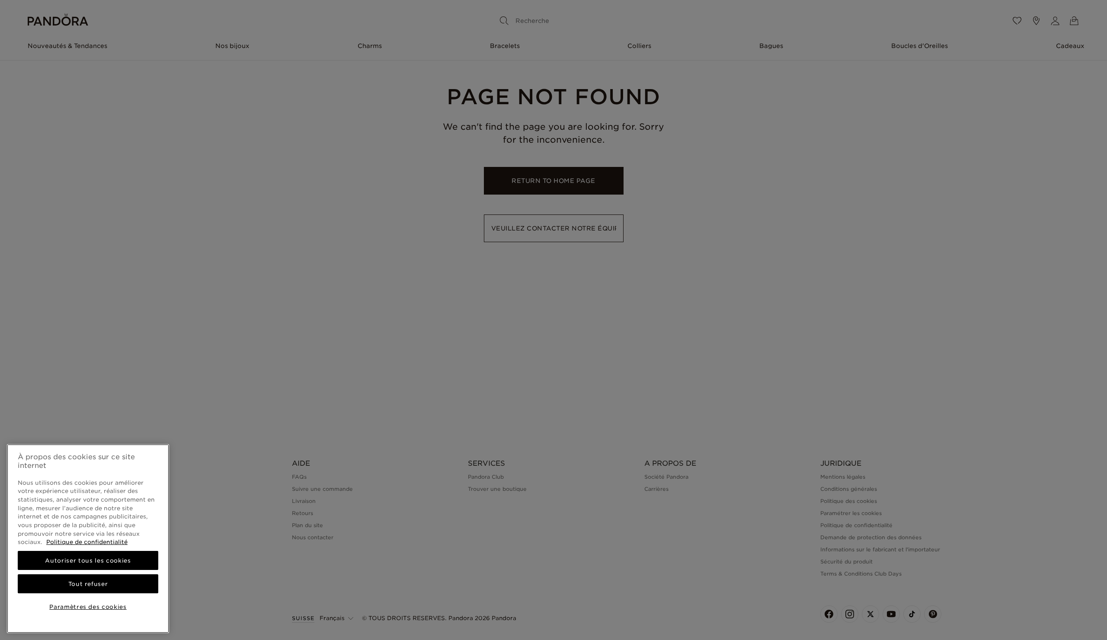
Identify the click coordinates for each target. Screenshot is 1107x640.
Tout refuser (88, 583)
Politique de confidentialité (87, 541)
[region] (88, 538)
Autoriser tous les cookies (88, 560)
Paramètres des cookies (87, 606)
